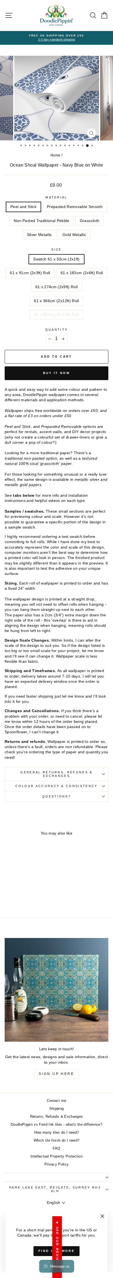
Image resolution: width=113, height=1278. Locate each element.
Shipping (56, 1108)
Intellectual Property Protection (56, 1156)
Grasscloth (89, 221)
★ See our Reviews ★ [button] (57, 1247)
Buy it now (56, 373)
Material (56, 197)
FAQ (56, 1148)
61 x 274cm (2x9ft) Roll (56, 287)
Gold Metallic (74, 235)
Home (55, 155)
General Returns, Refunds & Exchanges (56, 774)
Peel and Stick (23, 207)
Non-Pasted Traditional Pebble (41, 221)
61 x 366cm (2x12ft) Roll (56, 301)
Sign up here (56, 1074)
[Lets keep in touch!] (56, 990)
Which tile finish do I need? (57, 1140)
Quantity (56, 329)
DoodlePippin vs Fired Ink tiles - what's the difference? (56, 1124)
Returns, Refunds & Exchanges (56, 1116)
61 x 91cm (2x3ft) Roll (30, 273)
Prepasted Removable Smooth (75, 207)
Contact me (56, 1101)
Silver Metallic (39, 235)
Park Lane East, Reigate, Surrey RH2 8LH (55, 1189)
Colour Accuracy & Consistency (56, 786)
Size (56, 249)
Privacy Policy (56, 1164)
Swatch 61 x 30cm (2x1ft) (56, 259)
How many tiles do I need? (56, 1132)
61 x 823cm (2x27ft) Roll (56, 315)
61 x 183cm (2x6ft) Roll (82, 273)
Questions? (56, 796)
